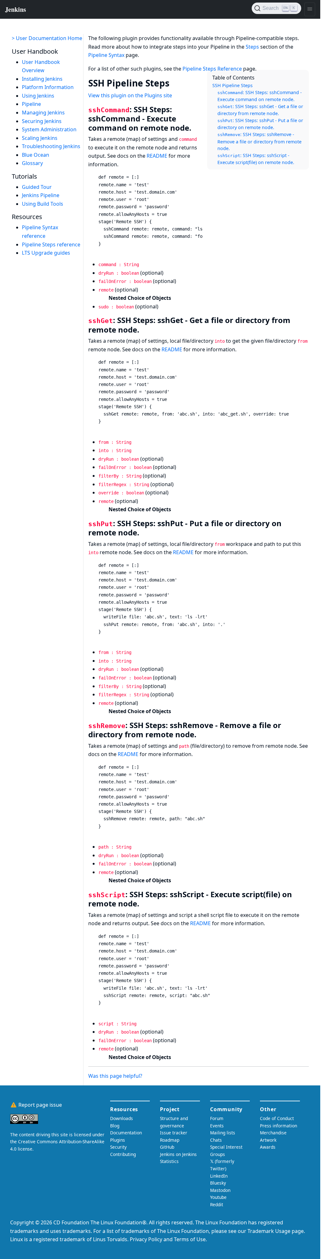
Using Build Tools (42, 203)
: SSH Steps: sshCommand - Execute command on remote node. (259, 96)
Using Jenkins (38, 95)
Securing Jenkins (42, 121)
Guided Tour (37, 186)
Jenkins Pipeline (40, 195)
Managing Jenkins (43, 112)
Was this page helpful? (115, 1075)
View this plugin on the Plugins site (130, 95)
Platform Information (48, 87)
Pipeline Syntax (106, 55)
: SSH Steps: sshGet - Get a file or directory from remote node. (260, 110)
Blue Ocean (35, 154)
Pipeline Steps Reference (212, 68)
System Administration (49, 129)
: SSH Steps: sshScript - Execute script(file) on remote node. (255, 159)
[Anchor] (175, 82)
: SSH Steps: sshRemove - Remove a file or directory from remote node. (259, 141)
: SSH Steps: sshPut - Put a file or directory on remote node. (260, 124)
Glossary (32, 163)
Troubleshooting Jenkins (51, 146)
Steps (252, 46)
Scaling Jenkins (39, 137)
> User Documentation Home (47, 38)
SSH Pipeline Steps (232, 85)
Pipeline (31, 103)
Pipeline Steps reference (51, 244)
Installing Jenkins (42, 78)
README (157, 155)
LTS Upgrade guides (46, 252)
